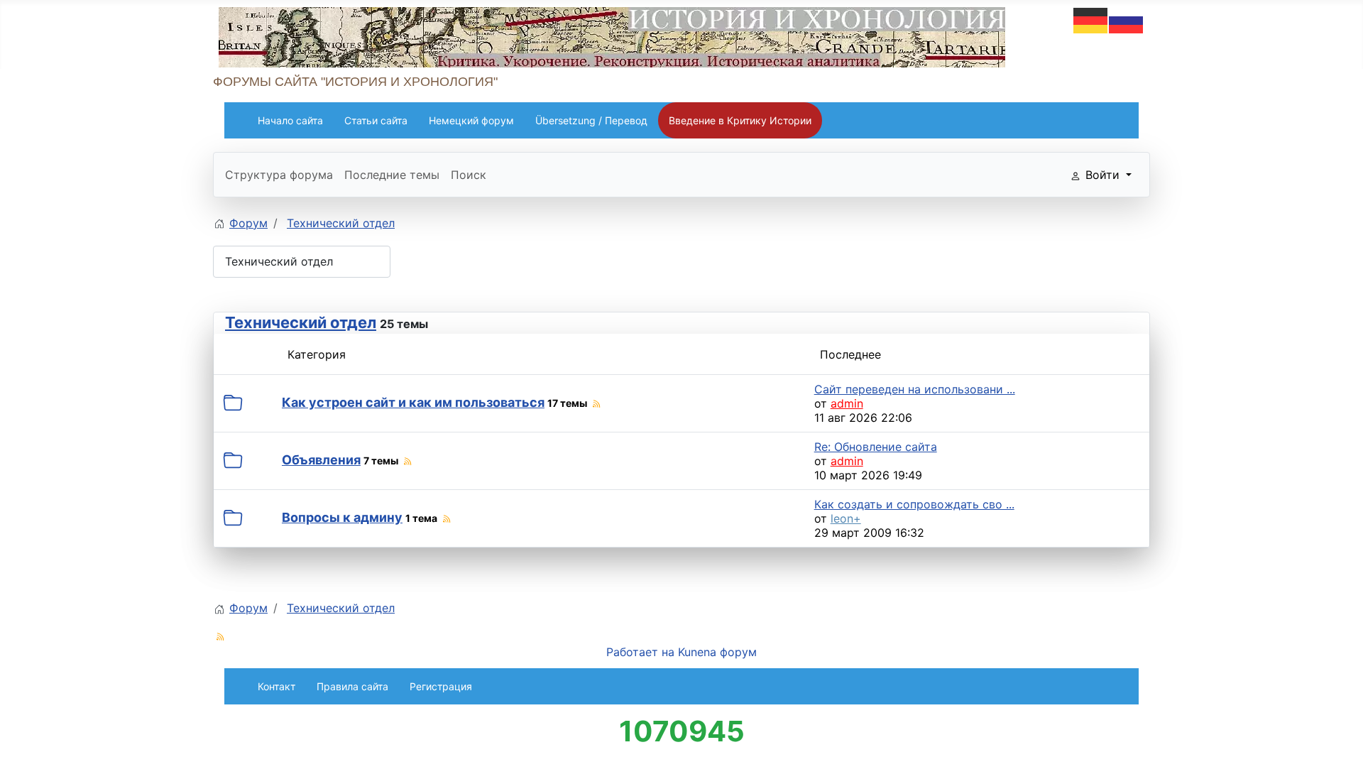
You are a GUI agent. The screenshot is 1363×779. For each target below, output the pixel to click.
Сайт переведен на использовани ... (914, 389)
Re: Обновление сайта (875, 447)
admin (847, 403)
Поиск (468, 175)
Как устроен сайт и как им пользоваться (413, 402)
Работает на (640, 652)
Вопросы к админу (342, 517)
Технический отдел (300, 322)
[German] (1091, 19)
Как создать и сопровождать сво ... (914, 504)
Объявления (321, 459)
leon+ (846, 518)
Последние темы (391, 175)
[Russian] (1126, 19)
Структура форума (279, 175)
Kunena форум (717, 652)
